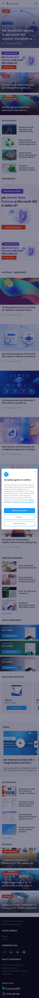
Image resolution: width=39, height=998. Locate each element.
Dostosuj (19, 517)
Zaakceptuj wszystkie (19, 510)
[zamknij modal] (35, 472)
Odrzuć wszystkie (20, 523)
